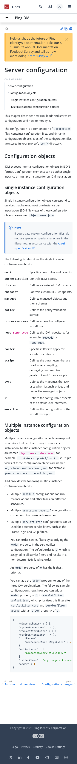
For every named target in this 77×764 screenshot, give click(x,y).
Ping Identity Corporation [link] (50, 728)
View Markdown (66, 29)
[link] (6, 6)
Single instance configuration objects (34, 100)
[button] (59, 7)
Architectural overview (19, 684)
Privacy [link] (25, 747)
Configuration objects (23, 93)
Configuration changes (57, 684)
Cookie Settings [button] (55, 747)
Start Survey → (38, 56)
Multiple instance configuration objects (35, 107)
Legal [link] (15, 747)
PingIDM (22, 17)
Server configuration (20, 86)
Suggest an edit (61, 29)
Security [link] (38, 747)
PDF (71, 29)
